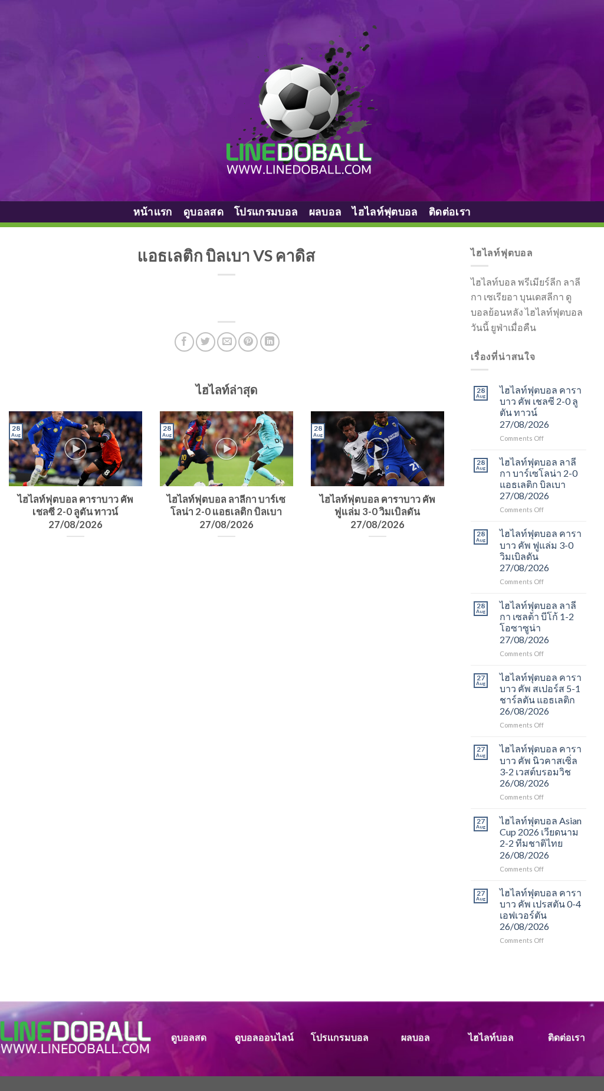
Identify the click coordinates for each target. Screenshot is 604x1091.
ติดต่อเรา (450, 211)
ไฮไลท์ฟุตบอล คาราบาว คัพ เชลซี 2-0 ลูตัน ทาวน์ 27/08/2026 (541, 407)
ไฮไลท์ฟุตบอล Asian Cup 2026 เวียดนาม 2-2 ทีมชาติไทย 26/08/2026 (541, 837)
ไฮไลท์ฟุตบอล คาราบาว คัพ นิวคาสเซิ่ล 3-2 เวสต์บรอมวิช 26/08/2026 (541, 765)
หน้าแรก (153, 211)
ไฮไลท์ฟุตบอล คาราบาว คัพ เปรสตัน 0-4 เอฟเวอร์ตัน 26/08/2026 (541, 909)
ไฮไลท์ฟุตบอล (385, 211)
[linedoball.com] (302, 100)
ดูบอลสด (203, 211)
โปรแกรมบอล (266, 211)
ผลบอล (325, 211)
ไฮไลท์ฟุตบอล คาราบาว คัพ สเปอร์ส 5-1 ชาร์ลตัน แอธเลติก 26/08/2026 (541, 694)
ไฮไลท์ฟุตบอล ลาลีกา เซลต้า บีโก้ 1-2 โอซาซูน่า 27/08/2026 (538, 622)
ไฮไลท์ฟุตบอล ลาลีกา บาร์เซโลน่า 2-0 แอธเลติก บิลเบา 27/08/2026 (538, 479)
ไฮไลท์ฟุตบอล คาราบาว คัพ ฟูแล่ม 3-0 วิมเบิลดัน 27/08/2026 (541, 550)
